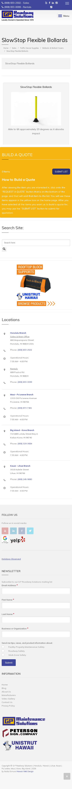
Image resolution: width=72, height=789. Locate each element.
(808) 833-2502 (12, 2)
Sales (14, 48)
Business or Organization (15, 628)
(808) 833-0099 (12, 7)
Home (5, 48)
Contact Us (7, 702)
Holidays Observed (11, 559)
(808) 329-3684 (25, 443)
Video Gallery (8, 698)
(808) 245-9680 (25, 479)
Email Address (10, 585)
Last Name (8, 614)
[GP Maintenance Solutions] (24, 722)
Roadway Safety (16, 651)
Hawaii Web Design (25, 771)
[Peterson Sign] (20, 734)
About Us (6, 691)
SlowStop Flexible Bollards (36, 87)
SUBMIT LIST (61, 171)
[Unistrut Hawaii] (20, 746)
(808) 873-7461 (25, 408)
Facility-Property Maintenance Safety (26, 647)
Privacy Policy (8, 705)
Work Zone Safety (17, 655)
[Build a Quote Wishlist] (51, 7)
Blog (4, 688)
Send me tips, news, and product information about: (27, 643)
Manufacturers (9, 695)
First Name (8, 599)
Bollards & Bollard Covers (53, 48)
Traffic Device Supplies (29, 48)
